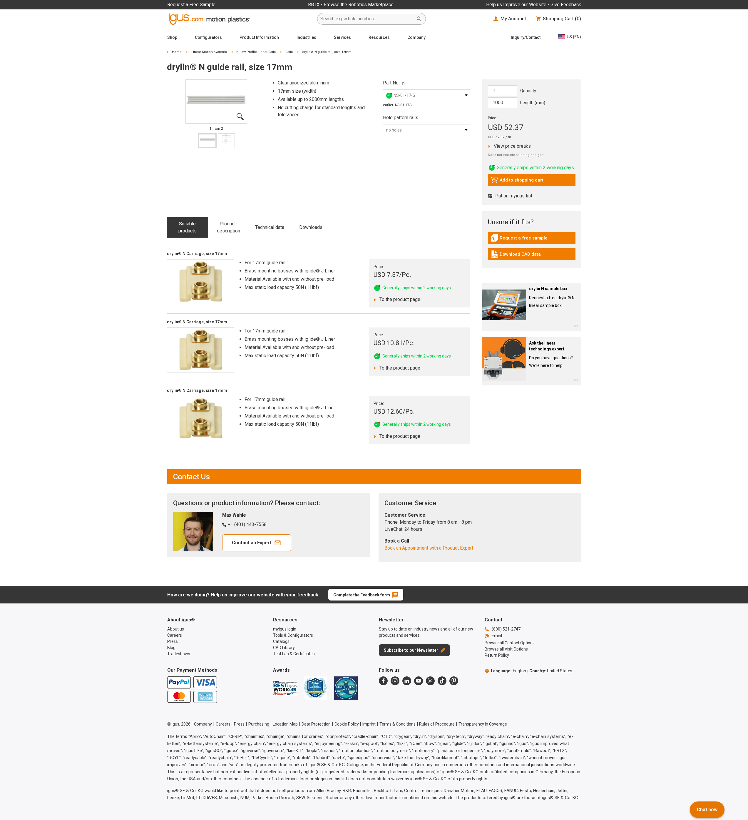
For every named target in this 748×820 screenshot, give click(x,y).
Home (177, 52)
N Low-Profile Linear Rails (256, 52)
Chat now (707, 809)
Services (342, 37)
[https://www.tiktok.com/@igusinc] (442, 680)
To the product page (398, 299)
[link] (531, 240)
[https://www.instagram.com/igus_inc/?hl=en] (395, 680)
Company (416, 37)
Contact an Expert (252, 542)
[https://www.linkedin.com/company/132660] (406, 680)
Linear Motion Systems (209, 52)
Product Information (259, 37)
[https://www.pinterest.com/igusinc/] (453, 680)
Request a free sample (519, 239)
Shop (172, 37)
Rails (289, 52)
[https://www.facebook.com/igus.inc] (383, 680)
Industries (306, 37)
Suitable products (187, 227)
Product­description (228, 227)
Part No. (391, 83)
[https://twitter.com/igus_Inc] (430, 680)
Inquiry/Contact (525, 37)
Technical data (269, 227)
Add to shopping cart (517, 181)
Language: (508, 670)
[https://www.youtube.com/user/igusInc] (418, 680)
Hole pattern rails (400, 117)
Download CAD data (516, 256)
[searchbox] (366, 18)
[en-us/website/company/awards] (285, 688)
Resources (379, 37)
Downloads (310, 227)
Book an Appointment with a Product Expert (428, 548)
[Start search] (419, 18)
